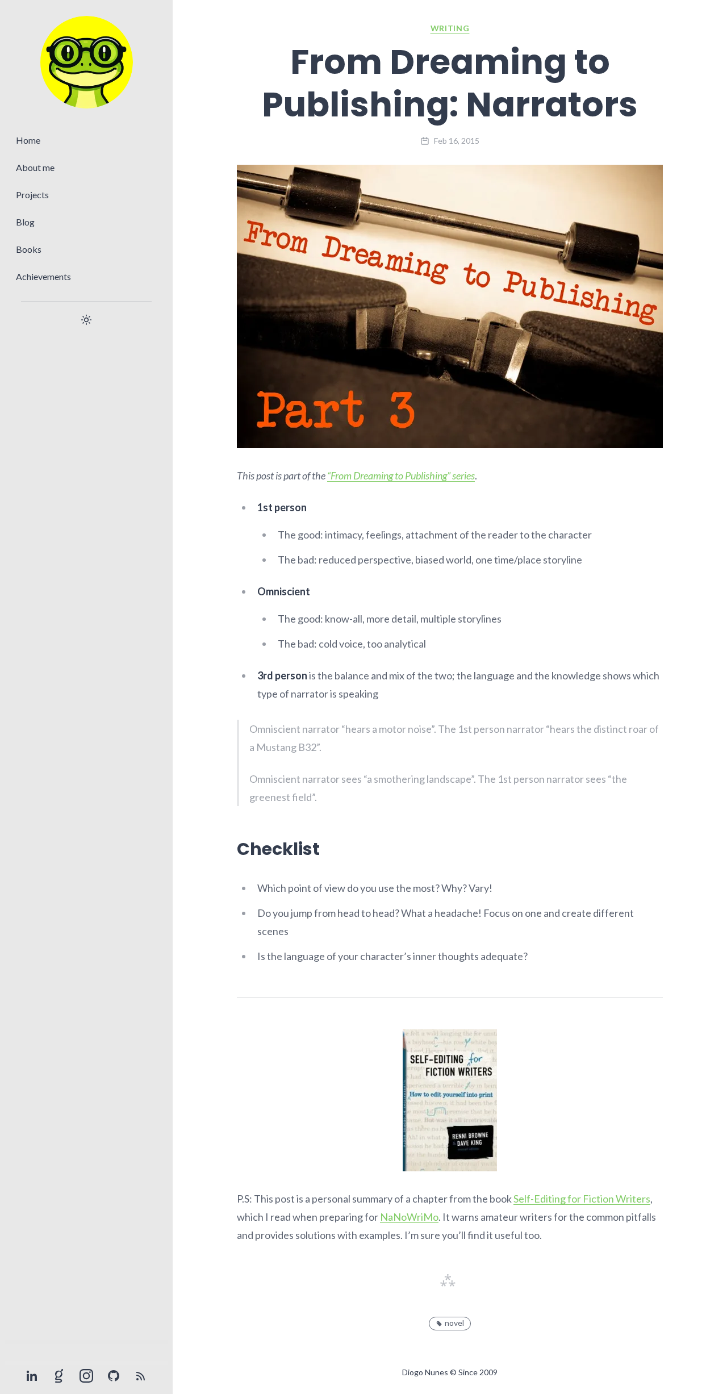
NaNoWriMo (409, 1217)
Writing (450, 28)
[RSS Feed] (141, 1376)
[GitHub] (113, 1376)
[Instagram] (86, 1376)
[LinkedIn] (32, 1376)
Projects (32, 194)
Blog (25, 221)
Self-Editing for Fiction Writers (581, 1198)
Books (28, 249)
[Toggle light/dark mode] (86, 319)
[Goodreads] (59, 1376)
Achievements (43, 276)
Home (28, 140)
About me (35, 167)
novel (454, 1323)
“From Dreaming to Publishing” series (401, 475)
